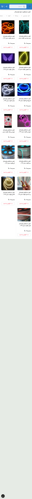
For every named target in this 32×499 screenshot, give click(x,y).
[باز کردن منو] (29, 6)
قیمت (9, 16)
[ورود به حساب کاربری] (6, 6)
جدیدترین (25, 16)
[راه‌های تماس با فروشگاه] (3, 496)
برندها (16, 16)
